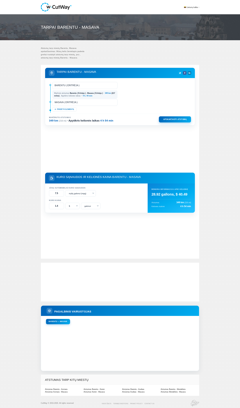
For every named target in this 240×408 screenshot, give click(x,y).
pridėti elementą (65, 109)
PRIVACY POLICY (136, 403)
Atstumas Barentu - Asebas (133, 389)
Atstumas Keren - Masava (94, 392)
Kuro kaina (55, 200)
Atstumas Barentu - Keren (94, 389)
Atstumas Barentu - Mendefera (173, 389)
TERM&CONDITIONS (120, 403)
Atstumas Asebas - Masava (133, 392)
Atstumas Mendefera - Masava (173, 392)
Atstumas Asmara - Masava (56, 392)
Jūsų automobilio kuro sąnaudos (67, 188)
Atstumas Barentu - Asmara (56, 389)
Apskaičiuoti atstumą (175, 119)
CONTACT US (149, 403)
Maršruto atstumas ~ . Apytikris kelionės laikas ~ (84, 94)
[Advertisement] (120, 148)
